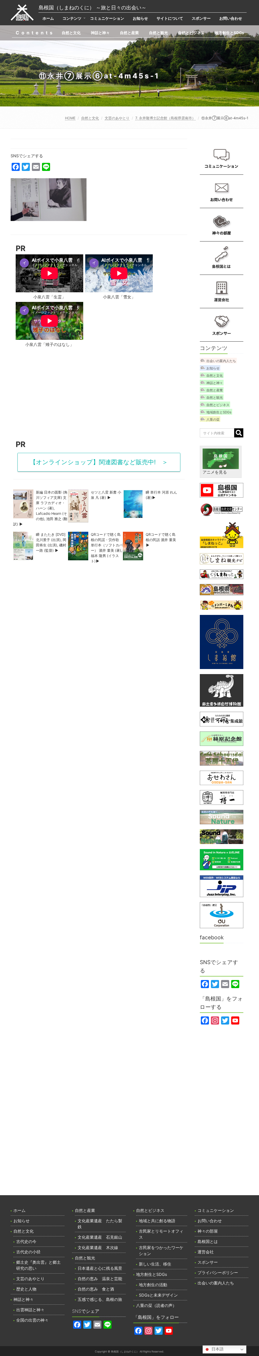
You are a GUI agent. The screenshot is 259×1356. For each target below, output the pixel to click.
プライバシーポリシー (218, 1272)
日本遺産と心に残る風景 (100, 1268)
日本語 (217, 1348)
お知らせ (140, 18)
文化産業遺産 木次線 (98, 1247)
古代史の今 (26, 1241)
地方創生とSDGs (229, 32)
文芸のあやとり (117, 118)
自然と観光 (158, 32)
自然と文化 (71, 32)
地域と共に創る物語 (157, 1220)
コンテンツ (71, 18)
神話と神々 (100, 32)
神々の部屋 (208, 1231)
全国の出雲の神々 (32, 1320)
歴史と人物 (26, 1289)
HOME (70, 118)
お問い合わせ (230, 18)
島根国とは (208, 1241)
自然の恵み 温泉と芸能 (100, 1278)
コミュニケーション (107, 18)
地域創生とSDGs (218, 412)
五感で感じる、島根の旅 (100, 1299)
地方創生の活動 (153, 1284)
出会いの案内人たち (221, 361)
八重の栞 (213, 419)
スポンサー (201, 18)
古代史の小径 (28, 1251)
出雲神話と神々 (30, 1309)
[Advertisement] (99, 395)
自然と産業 (129, 32)
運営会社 (206, 1251)
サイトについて (170, 18)
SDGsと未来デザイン (158, 1295)
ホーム (48, 18)
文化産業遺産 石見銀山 (100, 1237)
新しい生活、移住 (155, 1263)
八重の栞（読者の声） (156, 1305)
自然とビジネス (191, 32)
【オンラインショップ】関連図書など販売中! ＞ (99, 462)
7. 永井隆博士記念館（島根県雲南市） (165, 118)
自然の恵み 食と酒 (96, 1289)
